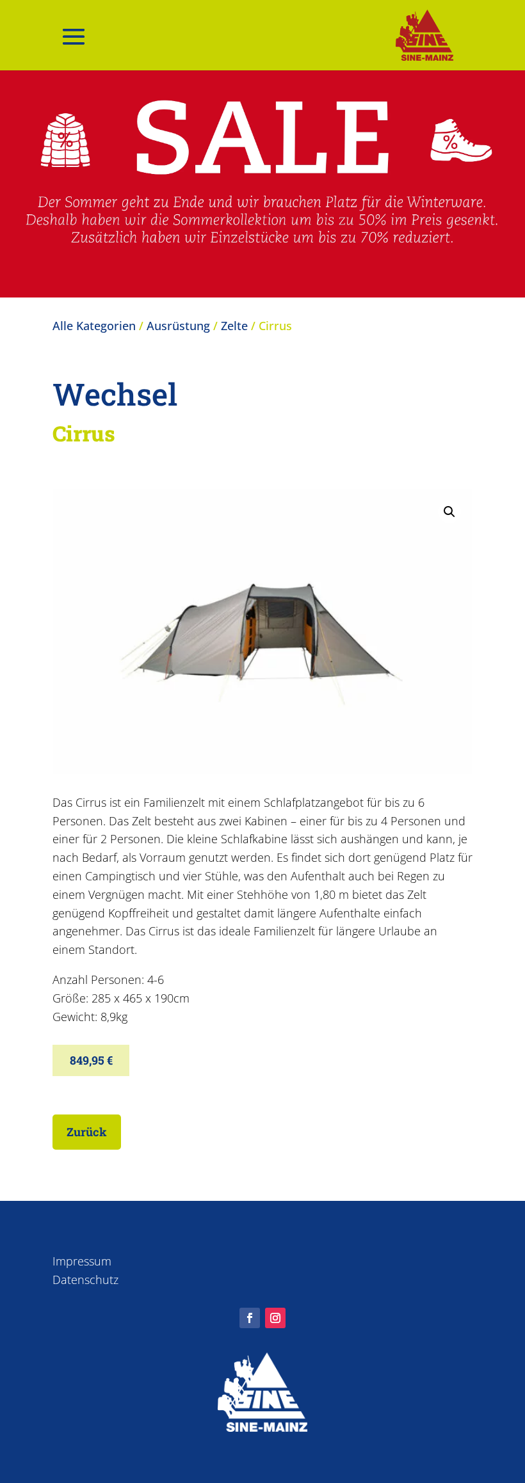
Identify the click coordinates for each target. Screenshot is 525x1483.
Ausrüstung (178, 325)
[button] (449, 511)
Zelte (234, 325)
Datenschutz (85, 1279)
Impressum (81, 1261)
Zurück (87, 1131)
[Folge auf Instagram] (275, 1318)
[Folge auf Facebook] (249, 1318)
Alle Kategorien (94, 325)
